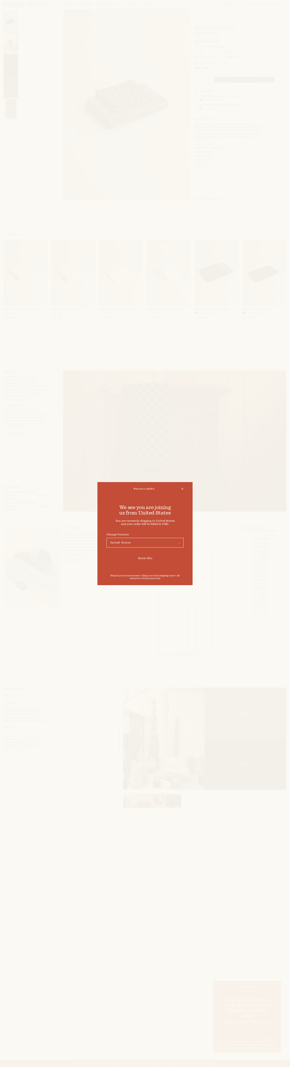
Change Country (117, 534)
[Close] (182, 489)
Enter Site (145, 558)
